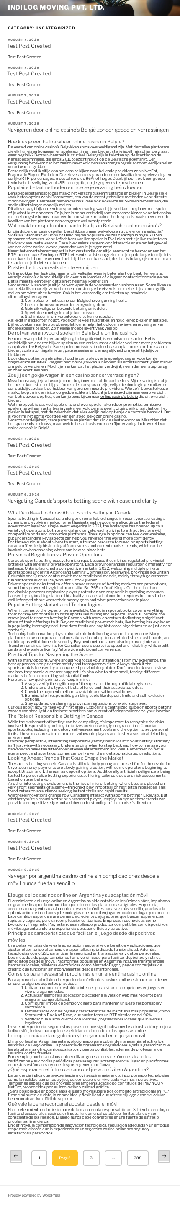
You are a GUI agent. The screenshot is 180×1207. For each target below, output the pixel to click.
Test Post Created (29, 46)
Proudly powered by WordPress (34, 1195)
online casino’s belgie (119, 396)
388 (138, 1157)
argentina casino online (51, 908)
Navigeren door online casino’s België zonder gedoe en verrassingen (88, 130)
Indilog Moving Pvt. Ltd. (56, 7)
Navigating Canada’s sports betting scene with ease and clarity (82, 501)
